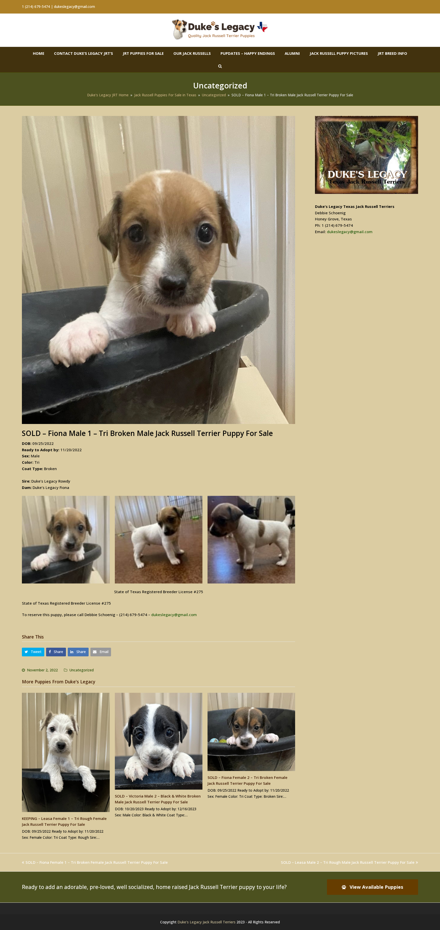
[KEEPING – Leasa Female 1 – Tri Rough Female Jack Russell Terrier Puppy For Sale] (65, 752)
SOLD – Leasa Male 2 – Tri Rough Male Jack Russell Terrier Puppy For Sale (348, 862)
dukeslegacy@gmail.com (174, 614)
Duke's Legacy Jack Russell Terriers (206, 922)
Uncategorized (81, 670)
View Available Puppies (376, 887)
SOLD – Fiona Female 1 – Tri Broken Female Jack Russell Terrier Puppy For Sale (96, 862)
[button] (33, 652)
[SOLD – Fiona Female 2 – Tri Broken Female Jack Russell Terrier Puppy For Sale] (251, 732)
